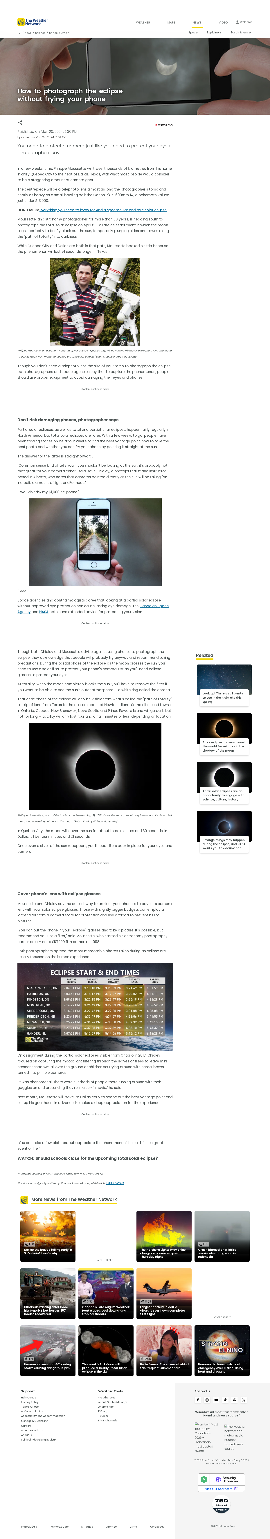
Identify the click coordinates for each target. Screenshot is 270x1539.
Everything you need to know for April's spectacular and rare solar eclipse (103, 210)
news (28, 33)
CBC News (115, 1183)
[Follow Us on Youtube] (216, 1400)
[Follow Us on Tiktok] (225, 1400)
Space (53, 33)
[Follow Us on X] (243, 1400)
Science (40, 33)
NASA (43, 611)
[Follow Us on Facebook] (197, 1400)
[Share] (20, 122)
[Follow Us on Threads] (234, 1400)
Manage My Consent (34, 1421)
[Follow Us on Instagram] (207, 1400)
